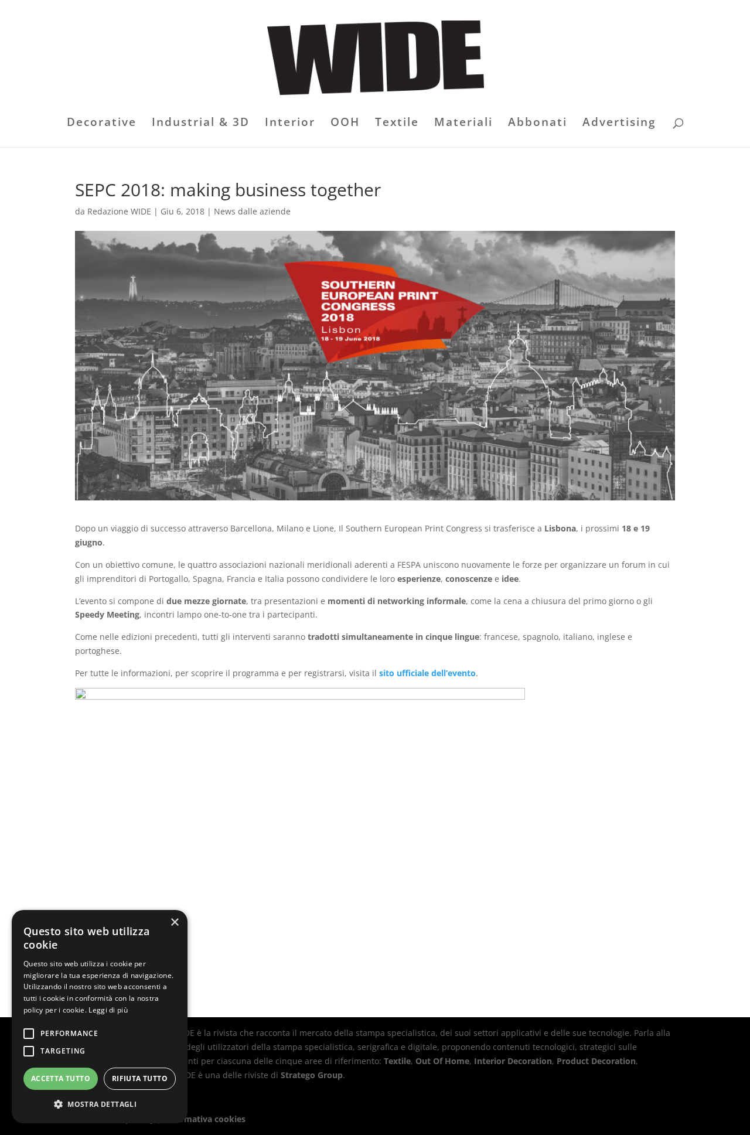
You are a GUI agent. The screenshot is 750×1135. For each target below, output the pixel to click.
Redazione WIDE (119, 211)
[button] (99, 1104)
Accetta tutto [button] (60, 1078)
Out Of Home (442, 1060)
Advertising (619, 123)
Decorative (102, 123)
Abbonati (537, 123)
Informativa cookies (205, 1118)
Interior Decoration (513, 1060)
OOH (345, 123)
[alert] (100, 1016)
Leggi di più (108, 1010)
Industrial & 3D (201, 123)
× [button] (174, 922)
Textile (397, 123)
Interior (290, 123)
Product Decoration (596, 1060)
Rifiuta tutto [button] (140, 1078)
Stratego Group (312, 1075)
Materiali (463, 123)
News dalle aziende (252, 211)
